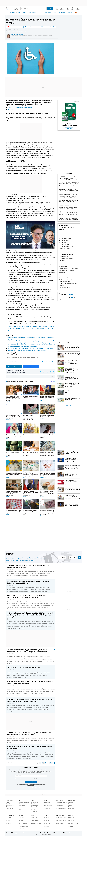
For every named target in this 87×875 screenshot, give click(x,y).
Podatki (7, 802)
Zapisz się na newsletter (49, 361)
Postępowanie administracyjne (66, 258)
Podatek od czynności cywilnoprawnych (68, 283)
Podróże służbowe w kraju (61, 817)
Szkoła (20, 818)
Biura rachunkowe (60, 800)
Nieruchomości (62, 12)
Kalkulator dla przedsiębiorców (66, 231)
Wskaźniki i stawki (60, 815)
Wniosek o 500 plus (63, 264)
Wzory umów (62, 262)
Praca (18, 15)
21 (71, 297)
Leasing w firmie (47, 808)
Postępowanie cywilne (64, 256)
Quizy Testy (61, 285)
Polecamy (60, 448)
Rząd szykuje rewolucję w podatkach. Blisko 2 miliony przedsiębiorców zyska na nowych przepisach (69, 211)
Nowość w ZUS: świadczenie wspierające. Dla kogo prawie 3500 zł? (27, 350)
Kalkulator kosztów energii (65, 238)
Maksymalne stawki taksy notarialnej (67, 277)
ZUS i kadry (8, 806)
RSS (54, 832)
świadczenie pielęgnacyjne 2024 (14, 357)
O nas (7, 832)
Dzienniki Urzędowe (35, 820)
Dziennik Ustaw (34, 817)
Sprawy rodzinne (40, 557)
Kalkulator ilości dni (63, 242)
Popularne (63, 176)
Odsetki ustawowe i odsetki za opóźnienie (68, 268)
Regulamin (42, 832)
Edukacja (70, 12)
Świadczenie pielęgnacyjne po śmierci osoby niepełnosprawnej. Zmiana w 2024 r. (30, 348)
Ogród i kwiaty (71, 808)
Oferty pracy (70, 826)
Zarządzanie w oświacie (23, 823)
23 (77, 297)
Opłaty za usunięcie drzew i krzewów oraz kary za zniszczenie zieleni (68, 280)
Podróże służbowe (59, 821)
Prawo (40, 12)
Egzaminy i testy (22, 821)
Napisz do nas (32, 361)
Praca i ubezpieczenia (48, 805)
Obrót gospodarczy (10, 805)
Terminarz (64, 294)
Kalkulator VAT (46, 820)
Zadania (8, 820)
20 (69, 297)
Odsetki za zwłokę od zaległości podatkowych (66, 271)
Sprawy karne (32, 557)
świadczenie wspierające (29, 357)
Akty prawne (34, 815)
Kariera (49, 832)
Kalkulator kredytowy (64, 244)
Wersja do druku (15, 361)
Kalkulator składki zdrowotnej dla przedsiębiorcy (66, 228)
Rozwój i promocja (10, 821)
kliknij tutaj (38, 787)
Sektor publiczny (32, 12)
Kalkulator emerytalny (64, 240)
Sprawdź (69, 128)
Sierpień (71, 294)
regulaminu (31, 778)
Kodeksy (33, 824)
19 (66, 297)
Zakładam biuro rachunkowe (61, 802)
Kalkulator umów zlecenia (65, 234)
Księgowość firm (10, 800)
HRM (20, 809)
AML (57, 809)
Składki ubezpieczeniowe (61, 820)
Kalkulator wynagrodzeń (64, 233)
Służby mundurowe (31, 558)
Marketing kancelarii (29, 560)
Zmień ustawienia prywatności (31, 832)
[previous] (37, 763)
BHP (19, 808)
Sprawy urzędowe (10, 558)
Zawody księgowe (9, 808)
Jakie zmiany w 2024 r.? (14, 109)
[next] (54, 763)
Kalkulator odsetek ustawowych (66, 246)
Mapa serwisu (72, 832)
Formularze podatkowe (73, 823)
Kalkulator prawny (63, 250)
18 (63, 297)
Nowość (69, 123)
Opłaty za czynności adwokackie (66, 274)
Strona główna (9, 15)
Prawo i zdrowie (34, 811)
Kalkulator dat (62, 251)
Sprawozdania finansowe (61, 808)
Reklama (65, 832)
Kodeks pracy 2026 (69, 125)
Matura (20, 824)
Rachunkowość (9, 803)
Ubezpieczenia (22, 805)
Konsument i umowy (18, 557)
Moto (55, 12)
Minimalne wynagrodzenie (61, 818)
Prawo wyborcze (10, 560)
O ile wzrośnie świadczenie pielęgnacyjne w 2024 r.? (22, 107)
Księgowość (12, 12)
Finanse (70, 805)
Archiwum (70, 818)
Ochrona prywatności (16, 832)
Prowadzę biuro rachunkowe (61, 803)
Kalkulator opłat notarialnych (65, 248)
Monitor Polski (34, 818)
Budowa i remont (71, 806)
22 (74, 297)
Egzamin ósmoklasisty (23, 826)
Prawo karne (62, 260)
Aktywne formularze (67, 254)
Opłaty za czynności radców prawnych (67, 276)
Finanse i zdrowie (47, 809)
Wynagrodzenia (22, 803)
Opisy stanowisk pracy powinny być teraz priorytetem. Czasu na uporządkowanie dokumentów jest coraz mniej (68, 186)
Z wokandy (39, 558)
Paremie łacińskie (19, 560)
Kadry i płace (8, 823)
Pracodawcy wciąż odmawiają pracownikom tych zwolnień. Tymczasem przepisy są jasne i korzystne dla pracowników (69, 183)
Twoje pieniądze (47, 12)
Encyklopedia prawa (20, 558)
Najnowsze (69, 176)
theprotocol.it (71, 824)
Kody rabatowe (71, 820)
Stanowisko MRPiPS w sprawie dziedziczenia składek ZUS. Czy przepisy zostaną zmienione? (68, 179)
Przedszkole (21, 817)
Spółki (45, 803)
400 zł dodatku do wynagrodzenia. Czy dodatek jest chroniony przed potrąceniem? (68, 190)
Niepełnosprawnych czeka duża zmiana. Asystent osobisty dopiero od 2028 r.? (68, 208)
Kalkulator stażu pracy (48, 823)
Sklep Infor (33, 809)
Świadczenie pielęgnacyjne (29, 15)
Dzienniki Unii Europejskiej (36, 821)
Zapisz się (30, 781)
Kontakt (59, 832)
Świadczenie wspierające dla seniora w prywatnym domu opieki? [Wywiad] (68, 197)
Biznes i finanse (47, 802)
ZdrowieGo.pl (71, 817)
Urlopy (20, 806)
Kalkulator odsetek (47, 821)
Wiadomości (9, 557)
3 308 (51, 762)
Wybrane (75, 176)
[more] (37, 357)
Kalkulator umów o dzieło (65, 236)
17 (60, 297)
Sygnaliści (46, 558)
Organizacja (8, 817)
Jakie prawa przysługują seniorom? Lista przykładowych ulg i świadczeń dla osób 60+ (69, 215)
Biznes (24, 12)
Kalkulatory (64, 225)
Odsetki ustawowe (59, 823)
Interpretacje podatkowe (64, 287)
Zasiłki (22, 15)
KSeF (76, 12)
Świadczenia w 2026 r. (64, 343)
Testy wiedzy (21, 827)
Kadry (19, 12)
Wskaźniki (64, 266)
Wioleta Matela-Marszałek (17, 34)
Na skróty (70, 815)
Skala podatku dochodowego (62, 824)
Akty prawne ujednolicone (36, 823)
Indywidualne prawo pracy (24, 802)
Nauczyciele (21, 820)
